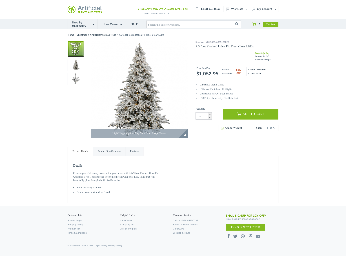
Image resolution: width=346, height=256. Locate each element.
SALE (134, 24)
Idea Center (111, 24)
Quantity (200, 109)
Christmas (82, 35)
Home (71, 35)
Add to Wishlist (233, 128)
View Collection (258, 69)
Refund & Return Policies (185, 224)
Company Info (127, 224)
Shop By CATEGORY (79, 24)
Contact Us (178, 229)
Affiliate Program (128, 229)
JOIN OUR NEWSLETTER (245, 227)
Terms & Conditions (77, 233)
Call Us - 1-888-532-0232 (185, 220)
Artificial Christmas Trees (103, 35)
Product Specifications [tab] (109, 151)
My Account (265, 8)
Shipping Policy (75, 224)
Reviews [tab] (134, 151)
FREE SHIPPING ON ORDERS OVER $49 (163, 8)
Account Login (75, 220)
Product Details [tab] (80, 151)
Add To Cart (253, 114)
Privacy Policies (107, 246)
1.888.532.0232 (211, 8)
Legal (97, 246)
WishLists (237, 8)
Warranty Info (74, 229)
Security (119, 246)
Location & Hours (181, 233)
